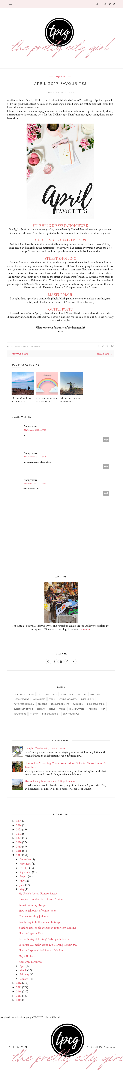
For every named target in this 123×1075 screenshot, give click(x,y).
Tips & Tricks (19, 694)
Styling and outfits (68, 699)
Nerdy (31, 694)
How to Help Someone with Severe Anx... (46, 400)
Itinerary (34, 714)
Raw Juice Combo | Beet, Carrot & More (41, 899)
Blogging (42, 704)
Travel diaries (51, 694)
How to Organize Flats (31, 933)
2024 (19, 825)
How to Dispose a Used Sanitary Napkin (41, 950)
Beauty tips (95, 694)
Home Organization (96, 704)
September (26, 872)
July (22, 880)
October (24, 868)
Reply (106, 440)
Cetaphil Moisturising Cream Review (45, 748)
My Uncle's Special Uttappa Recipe (38, 893)
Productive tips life (60, 704)
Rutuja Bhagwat (56, 92)
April (22, 966)
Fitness (62, 709)
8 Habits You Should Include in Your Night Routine (47, 927)
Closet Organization (23, 709)
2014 (19, 991)
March (23, 970)
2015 (19, 987)
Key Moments (33, 347)
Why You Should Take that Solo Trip (22, 400)
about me (86, 629)
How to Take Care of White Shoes (37, 910)
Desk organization (50, 714)
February (24, 974)
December (25, 859)
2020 (19, 842)
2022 (19, 834)
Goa (103, 709)
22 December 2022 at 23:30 (35, 483)
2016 (19, 983)
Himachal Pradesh (77, 709)
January (24, 978)
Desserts (41, 709)
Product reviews (21, 699)
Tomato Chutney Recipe (32, 905)
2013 (19, 996)
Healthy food (20, 714)
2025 (19, 821)
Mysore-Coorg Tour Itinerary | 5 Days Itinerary (50, 781)
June (22, 885)
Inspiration (60, 76)
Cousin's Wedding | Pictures (34, 916)
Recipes (52, 699)
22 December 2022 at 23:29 (35, 456)
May (22, 889)
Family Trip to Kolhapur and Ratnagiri (40, 922)
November (25, 863)
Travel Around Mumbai (24, 704)
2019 (19, 846)
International (87, 699)
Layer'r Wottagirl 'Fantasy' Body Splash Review (44, 939)
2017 (19, 855)
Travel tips (81, 694)
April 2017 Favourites (30, 961)
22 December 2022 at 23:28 (35, 430)
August (23, 876)
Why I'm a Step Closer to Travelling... (71, 400)
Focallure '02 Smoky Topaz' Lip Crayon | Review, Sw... (48, 944)
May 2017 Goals (27, 956)
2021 (19, 838)
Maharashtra (39, 699)
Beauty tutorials (71, 714)
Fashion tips (78, 704)
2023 (19, 829)
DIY (39, 694)
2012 (19, 1000)
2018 (19, 851)
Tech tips (93, 709)
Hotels (52, 709)
